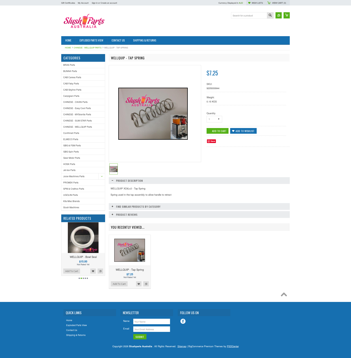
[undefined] (153, 138)
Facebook (183, 321)
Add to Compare (67, 271)
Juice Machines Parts (73, 176)
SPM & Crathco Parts (73, 188)
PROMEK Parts (70, 182)
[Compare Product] (278, 15)
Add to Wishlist (103, 271)
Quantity (211, 113)
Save (213, 141)
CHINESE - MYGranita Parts (77, 114)
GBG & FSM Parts (72, 145)
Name (126, 321)
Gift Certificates (68, 2)
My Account (83, 2)
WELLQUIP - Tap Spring (130, 269)
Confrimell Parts (71, 132)
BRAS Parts (69, 64)
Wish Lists (257, 2)
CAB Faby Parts (71, 83)
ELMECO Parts (70, 139)
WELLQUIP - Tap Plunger (93, 257)
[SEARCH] (270, 15)
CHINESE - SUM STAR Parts (77, 120)
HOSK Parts (69, 163)
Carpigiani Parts (71, 95)
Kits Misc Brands (71, 201)
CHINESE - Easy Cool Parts (77, 108)
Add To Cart (81, 271)
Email (126, 328)
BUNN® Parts (70, 71)
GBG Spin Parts (71, 151)
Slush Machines (71, 207)
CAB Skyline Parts (72, 89)
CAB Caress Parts (72, 77)
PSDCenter (233, 346)
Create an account (109, 2)
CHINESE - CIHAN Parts (75, 101)
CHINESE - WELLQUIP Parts (87, 47)
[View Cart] (287, 15)
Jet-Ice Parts (69, 170)
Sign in (95, 2)
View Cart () (279, 2)
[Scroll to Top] (285, 295)
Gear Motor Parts (71, 157)
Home (68, 47)
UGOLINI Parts (70, 194)
